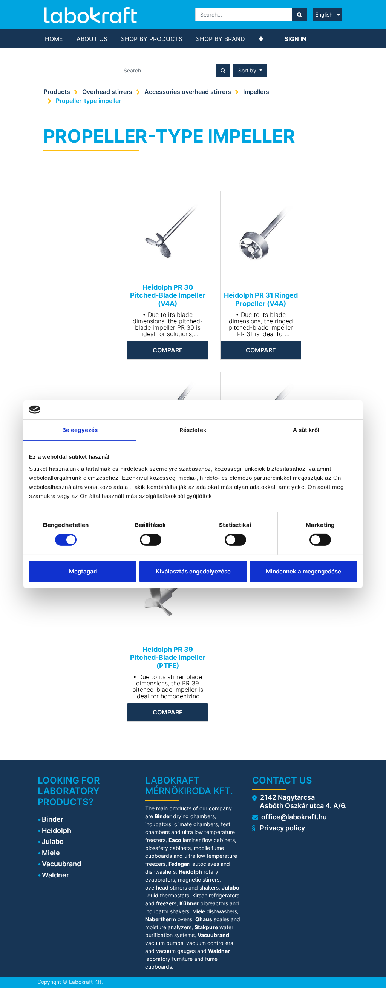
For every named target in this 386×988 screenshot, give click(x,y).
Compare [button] (168, 350)
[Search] (299, 14)
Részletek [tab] (193, 429)
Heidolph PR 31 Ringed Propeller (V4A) (261, 299)
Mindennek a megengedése (303, 571)
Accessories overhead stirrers (187, 91)
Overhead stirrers (107, 91)
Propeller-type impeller (88, 100)
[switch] (150, 540)
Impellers (256, 91)
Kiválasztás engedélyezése (193, 571)
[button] (261, 38)
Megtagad (83, 571)
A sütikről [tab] (306, 429)
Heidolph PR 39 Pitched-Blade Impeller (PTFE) (167, 657)
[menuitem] (54, 38)
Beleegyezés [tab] (80, 429)
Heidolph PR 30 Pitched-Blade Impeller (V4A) (167, 295)
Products (57, 91)
